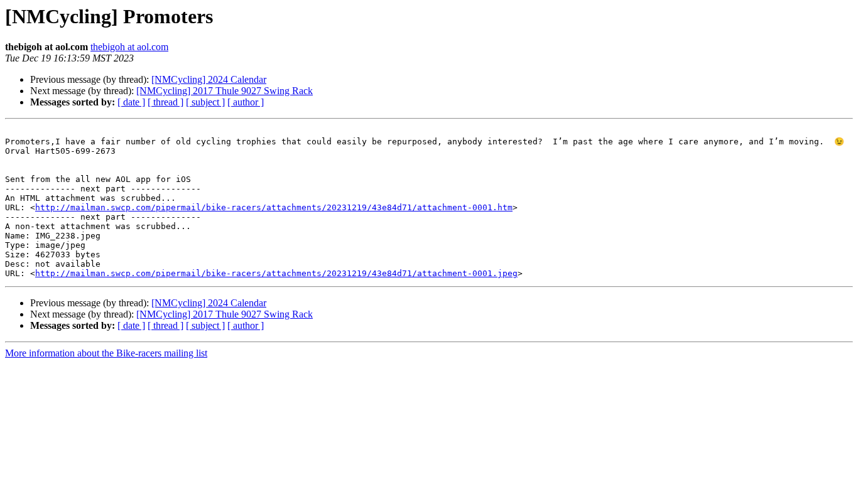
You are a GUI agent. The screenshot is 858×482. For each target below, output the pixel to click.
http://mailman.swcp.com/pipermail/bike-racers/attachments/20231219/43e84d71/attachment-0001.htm (274, 207)
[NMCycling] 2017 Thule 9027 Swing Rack (224, 90)
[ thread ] (165, 102)
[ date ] (131, 102)
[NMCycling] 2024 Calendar (208, 79)
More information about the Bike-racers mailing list (106, 353)
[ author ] (245, 102)
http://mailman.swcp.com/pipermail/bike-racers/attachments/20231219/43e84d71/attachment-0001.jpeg (276, 273)
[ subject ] (205, 102)
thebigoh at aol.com (129, 46)
